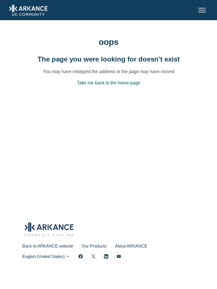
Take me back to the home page (108, 82)
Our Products (94, 246)
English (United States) (44, 256)
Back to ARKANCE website (47, 246)
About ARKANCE (131, 246)
